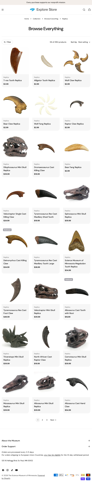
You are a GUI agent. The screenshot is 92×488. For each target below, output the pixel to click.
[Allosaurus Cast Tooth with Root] (76, 290)
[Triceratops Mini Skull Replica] (15, 337)
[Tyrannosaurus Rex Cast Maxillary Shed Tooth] (46, 194)
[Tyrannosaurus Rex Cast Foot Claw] (15, 290)
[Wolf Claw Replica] (76, 60)
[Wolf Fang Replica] (46, 104)
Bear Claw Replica (11, 124)
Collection (36, 19)
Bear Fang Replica (73, 167)
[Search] (84, 9)
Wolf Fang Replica (42, 124)
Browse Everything (51, 19)
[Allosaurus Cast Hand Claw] (76, 383)
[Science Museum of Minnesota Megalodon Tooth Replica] (76, 240)
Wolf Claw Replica (73, 80)
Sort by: (74, 42)
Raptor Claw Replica (74, 124)
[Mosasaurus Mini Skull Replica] (15, 383)
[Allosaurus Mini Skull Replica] (46, 383)
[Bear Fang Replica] (76, 147)
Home (26, 19)
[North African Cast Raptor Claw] (46, 337)
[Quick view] (25, 52)
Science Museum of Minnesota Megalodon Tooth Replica (75, 263)
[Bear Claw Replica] (15, 104)
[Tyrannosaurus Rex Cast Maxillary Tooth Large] (46, 240)
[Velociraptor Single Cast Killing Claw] (15, 194)
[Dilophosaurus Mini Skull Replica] (15, 147)
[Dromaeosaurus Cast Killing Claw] (46, 147)
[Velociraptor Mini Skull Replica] (46, 290)
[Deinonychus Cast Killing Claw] (15, 240)
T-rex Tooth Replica (12, 80)
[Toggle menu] (2, 9)
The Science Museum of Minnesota (22, 475)
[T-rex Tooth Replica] (15, 60)
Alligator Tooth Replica (44, 80)
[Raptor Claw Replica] (76, 104)
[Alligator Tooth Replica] (46, 60)
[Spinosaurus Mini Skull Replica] (76, 194)
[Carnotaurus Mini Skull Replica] (76, 337)
